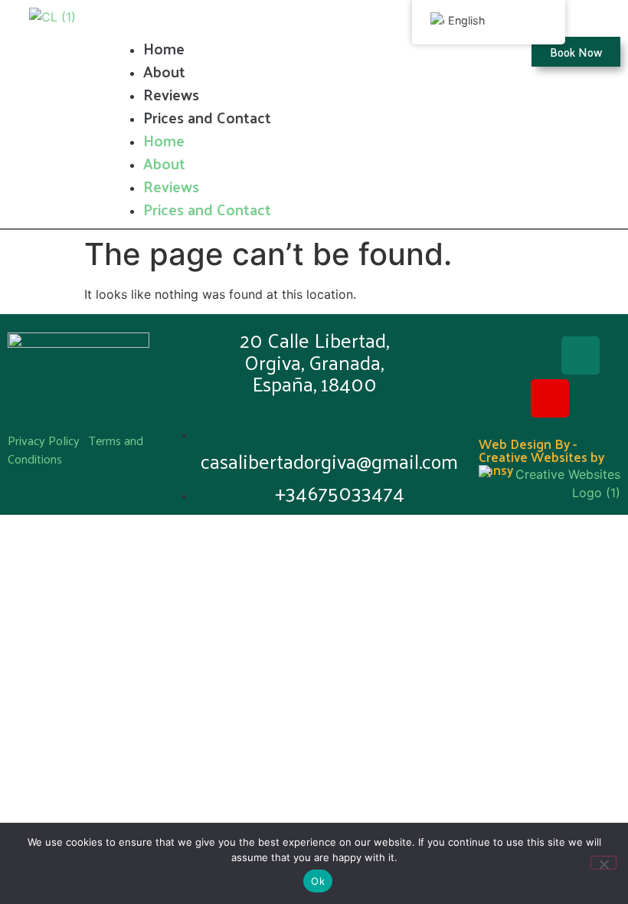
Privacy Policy (44, 440)
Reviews (171, 94)
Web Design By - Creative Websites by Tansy (541, 456)
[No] (603, 863)
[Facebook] (519, 355)
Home (164, 48)
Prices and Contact (207, 117)
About (164, 71)
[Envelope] (580, 355)
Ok (318, 881)
